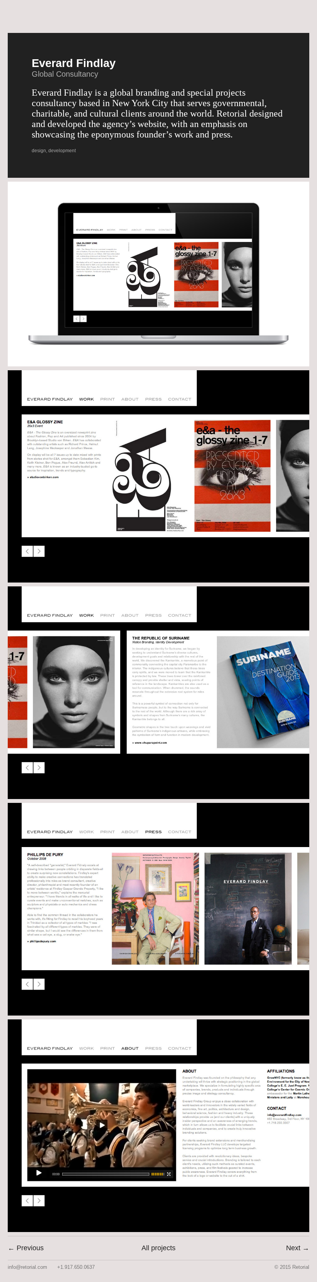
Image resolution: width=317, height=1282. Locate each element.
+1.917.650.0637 (76, 1267)
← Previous (26, 1248)
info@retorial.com (27, 1267)
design (39, 150)
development (62, 150)
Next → (297, 1248)
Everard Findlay (74, 63)
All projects (158, 1248)
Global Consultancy (65, 74)
